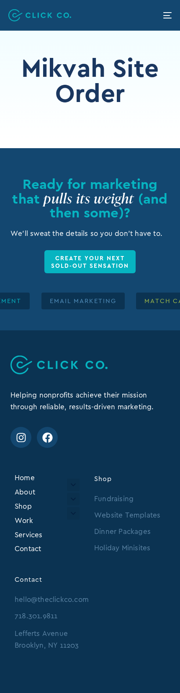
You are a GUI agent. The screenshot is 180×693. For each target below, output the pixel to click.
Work (24, 520)
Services (29, 535)
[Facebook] (47, 437)
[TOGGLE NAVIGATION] (144, 15)
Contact (28, 548)
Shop (23, 506)
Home (25, 477)
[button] (73, 485)
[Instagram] (20, 437)
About (25, 492)
